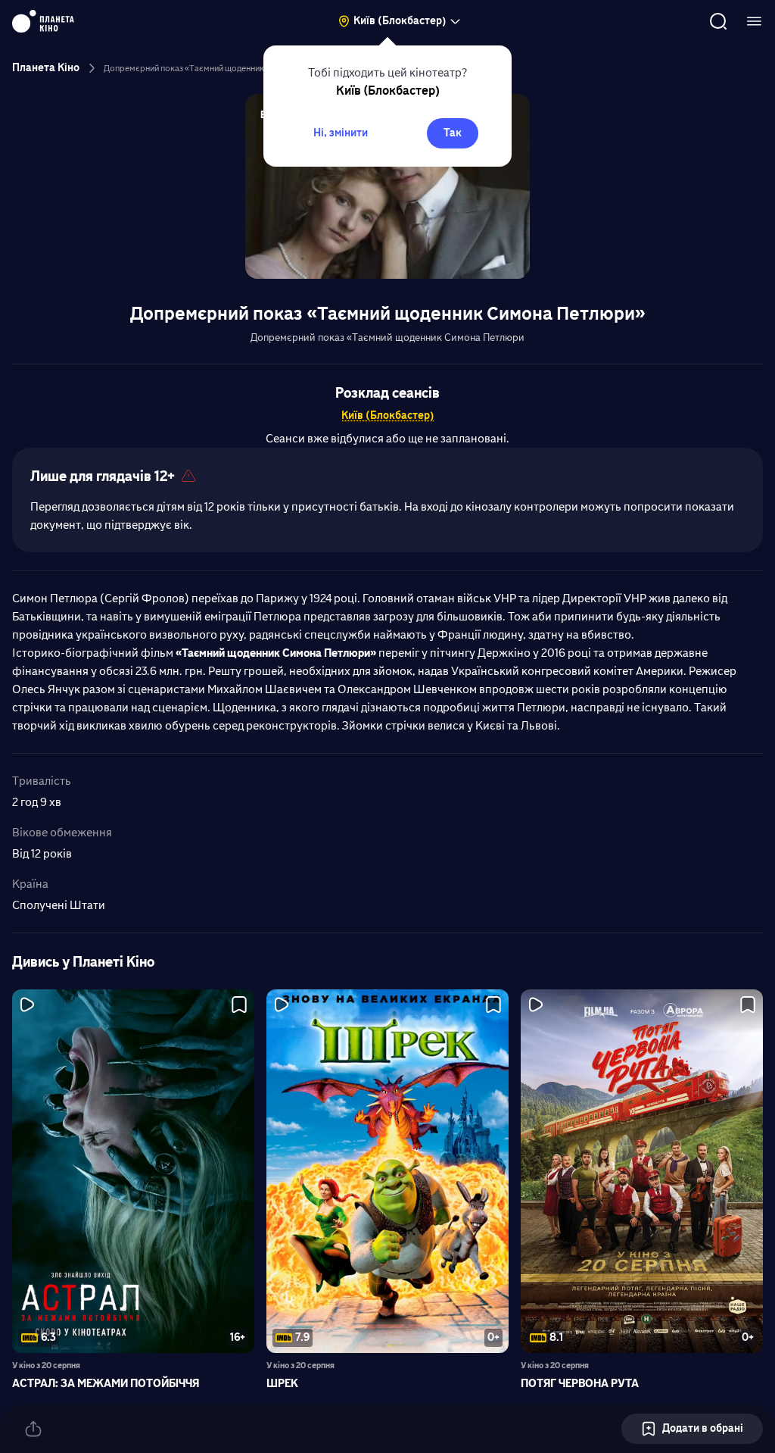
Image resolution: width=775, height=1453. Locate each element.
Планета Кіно (45, 67)
